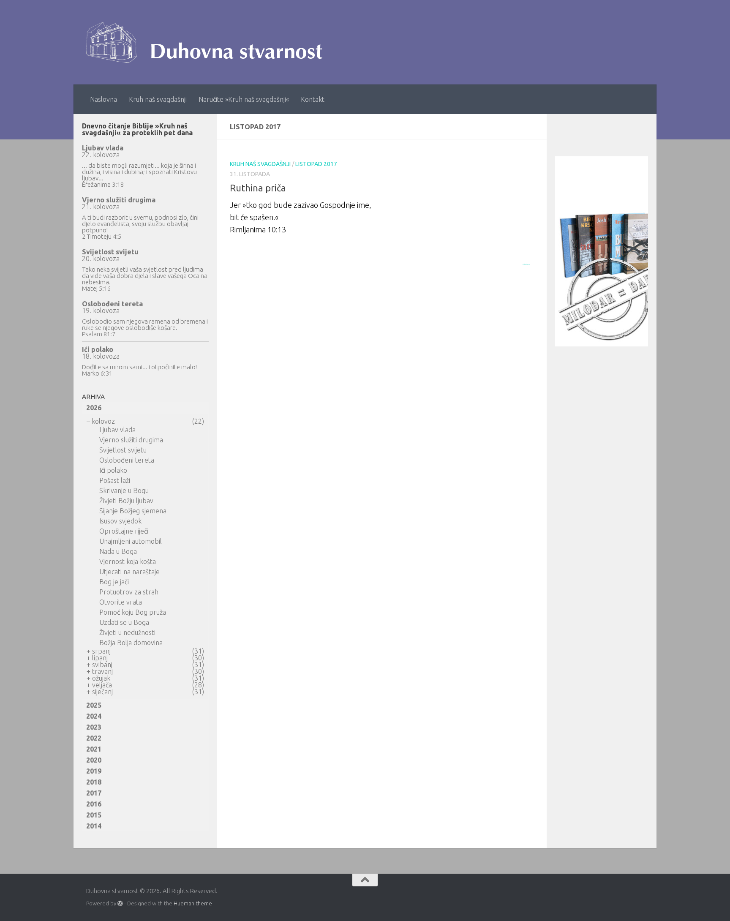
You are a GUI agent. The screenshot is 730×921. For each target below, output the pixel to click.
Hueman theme (193, 903)
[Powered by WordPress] (120, 903)
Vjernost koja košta (127, 561)
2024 (93, 716)
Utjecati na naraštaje (129, 571)
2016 (93, 804)
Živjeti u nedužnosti (127, 632)
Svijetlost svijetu (110, 252)
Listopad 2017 (316, 164)
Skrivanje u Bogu (124, 490)
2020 (93, 760)
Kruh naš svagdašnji (158, 99)
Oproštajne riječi (123, 531)
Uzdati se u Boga (124, 622)
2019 (93, 771)
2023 (93, 727)
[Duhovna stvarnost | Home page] (208, 42)
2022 (93, 738)
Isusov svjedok (120, 521)
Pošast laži (114, 480)
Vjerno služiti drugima (118, 200)
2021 (93, 749)
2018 (93, 782)
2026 (93, 407)
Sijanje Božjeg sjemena (132, 511)
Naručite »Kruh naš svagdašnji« (244, 99)
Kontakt (312, 99)
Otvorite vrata (120, 602)
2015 (93, 815)
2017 (93, 793)
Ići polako (97, 349)
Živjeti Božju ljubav (126, 500)
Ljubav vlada (102, 148)
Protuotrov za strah (128, 592)
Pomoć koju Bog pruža (132, 612)
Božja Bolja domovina (131, 642)
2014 (93, 826)
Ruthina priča (258, 188)
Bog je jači (114, 582)
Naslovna (103, 99)
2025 (93, 705)
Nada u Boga (118, 551)
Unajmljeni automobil (130, 541)
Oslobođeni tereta (112, 304)
